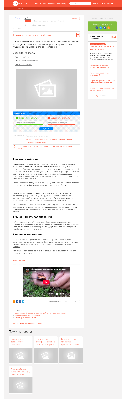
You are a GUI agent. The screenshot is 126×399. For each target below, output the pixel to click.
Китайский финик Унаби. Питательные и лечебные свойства (49, 139)
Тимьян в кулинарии (23, 64)
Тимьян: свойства (22, 57)
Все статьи (102, 96)
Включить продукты (28, 118)
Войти (96, 3)
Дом (44, 3)
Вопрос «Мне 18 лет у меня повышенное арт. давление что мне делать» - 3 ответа (45, 147)
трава (46, 207)
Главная (15, 9)
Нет (76, 301)
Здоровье (51, 3)
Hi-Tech (38, 3)
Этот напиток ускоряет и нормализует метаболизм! (100, 66)
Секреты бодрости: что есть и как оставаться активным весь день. (102, 81)
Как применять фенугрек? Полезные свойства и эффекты (45, 342)
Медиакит (95, 18)
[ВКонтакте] (104, 27)
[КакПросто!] (20, 3)
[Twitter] (100, 27)
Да (66, 301)
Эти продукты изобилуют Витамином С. (99, 74)
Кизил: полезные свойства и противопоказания (70, 342)
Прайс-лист (102, 18)
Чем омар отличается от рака (26, 318)
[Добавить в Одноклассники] (14, 301)
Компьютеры (62, 3)
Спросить (73, 18)
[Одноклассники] (108, 27)
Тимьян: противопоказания (26, 60)
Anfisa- (28, 18)
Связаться (110, 18)
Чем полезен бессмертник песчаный (17, 342)
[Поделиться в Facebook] (20, 301)
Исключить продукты (60, 118)
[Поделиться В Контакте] (17, 301)
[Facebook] (96, 27)
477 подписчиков (39, 25)
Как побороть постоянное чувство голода (102, 48)
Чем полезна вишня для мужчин (27, 315)
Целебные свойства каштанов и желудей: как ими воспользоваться (40, 313)
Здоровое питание (28, 9)
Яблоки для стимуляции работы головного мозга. (102, 89)
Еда (32, 3)
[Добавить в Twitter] (23, 301)
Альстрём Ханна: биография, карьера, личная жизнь (20, 372)
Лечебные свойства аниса (36, 143)
